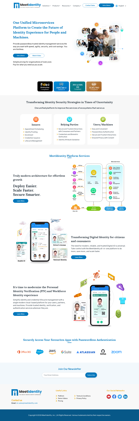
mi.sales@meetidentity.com (27, 403)
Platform (61, 396)
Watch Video (36, 55)
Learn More (20, 201)
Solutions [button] (45, 6)
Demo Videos (63, 398)
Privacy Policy (81, 398)
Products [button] (56, 6)
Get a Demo (106, 5)
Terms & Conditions (84, 396)
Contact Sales (90, 5)
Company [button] (76, 6)
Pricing (60, 401)
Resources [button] (66, 6)
